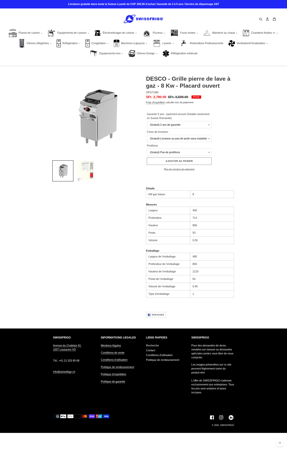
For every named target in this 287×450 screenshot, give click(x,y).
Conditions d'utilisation (114, 359)
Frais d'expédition (155, 102)
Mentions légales (111, 345)
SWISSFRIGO (227, 425)
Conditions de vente (112, 352)
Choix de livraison (157, 131)
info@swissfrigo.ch (64, 371)
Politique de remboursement (117, 367)
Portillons (152, 145)
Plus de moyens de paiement (179, 169)
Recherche (152, 345)
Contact (150, 350)
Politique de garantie (113, 381)
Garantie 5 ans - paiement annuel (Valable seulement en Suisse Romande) (178, 116)
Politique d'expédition (113, 374)
